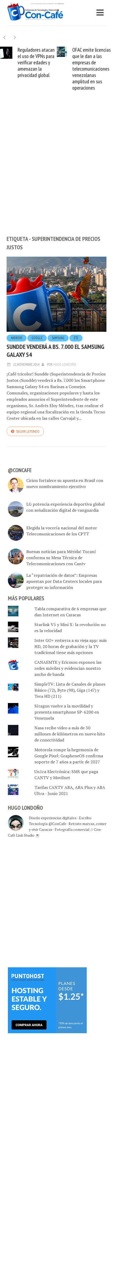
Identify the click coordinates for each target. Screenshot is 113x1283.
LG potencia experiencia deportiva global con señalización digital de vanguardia (65, 507)
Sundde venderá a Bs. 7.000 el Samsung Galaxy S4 (55, 351)
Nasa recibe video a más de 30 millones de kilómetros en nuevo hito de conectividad (69, 734)
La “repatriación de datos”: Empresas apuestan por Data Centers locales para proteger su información (64, 581)
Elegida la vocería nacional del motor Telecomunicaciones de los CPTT (61, 531)
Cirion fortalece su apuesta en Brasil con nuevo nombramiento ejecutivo (64, 483)
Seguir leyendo (27, 431)
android (16, 338)
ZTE (76, 338)
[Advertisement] (56, 172)
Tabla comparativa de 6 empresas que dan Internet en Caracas (70, 612)
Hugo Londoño (64, 364)
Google (37, 338)
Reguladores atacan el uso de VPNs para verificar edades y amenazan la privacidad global (36, 62)
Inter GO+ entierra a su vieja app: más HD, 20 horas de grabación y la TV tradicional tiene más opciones (70, 646)
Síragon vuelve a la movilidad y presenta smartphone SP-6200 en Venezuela (66, 712)
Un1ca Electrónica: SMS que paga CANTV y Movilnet (66, 774)
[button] (15, 37)
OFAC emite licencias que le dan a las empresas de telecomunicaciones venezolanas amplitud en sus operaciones (91, 69)
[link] (47, 1000)
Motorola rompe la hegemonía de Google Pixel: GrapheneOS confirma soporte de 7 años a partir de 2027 (68, 756)
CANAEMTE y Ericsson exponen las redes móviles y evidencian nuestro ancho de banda (67, 668)
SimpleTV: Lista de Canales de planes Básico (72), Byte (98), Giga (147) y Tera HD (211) (69, 690)
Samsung (58, 338)
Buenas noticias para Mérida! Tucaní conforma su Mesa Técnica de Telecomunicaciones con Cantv (61, 558)
